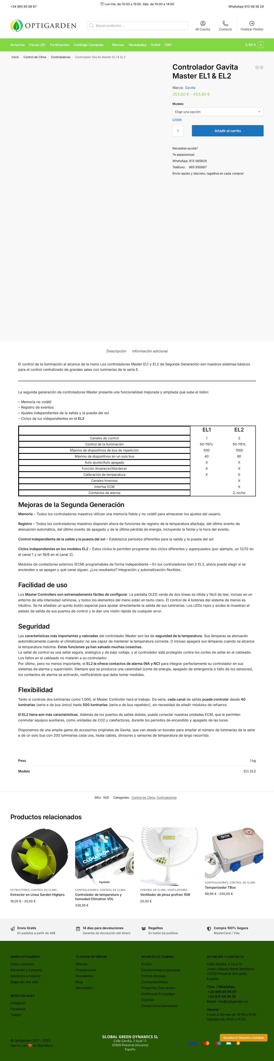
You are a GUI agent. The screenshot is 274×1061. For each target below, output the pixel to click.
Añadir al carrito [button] (169, 910)
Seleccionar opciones (39, 910)
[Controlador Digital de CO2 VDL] (257, 67)
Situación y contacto (26, 970)
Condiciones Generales (159, 1006)
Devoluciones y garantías (160, 970)
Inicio (15, 57)
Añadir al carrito (228, 131)
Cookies (147, 1000)
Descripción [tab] (116, 351)
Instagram (18, 1003)
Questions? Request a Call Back (243, 1037)
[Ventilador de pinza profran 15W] (169, 856)
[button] (254, 44)
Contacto (225, 29)
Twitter (15, 1015)
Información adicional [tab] (150, 351)
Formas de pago (153, 976)
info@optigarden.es (232, 1001)
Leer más (104, 914)
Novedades (84, 976)
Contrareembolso (154, 982)
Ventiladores (177, 889)
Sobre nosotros (22, 964)
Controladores (60, 57)
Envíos (146, 964)
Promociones (86, 970)
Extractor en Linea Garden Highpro (37, 895)
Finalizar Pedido (252, 29)
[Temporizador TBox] (234, 852)
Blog (79, 982)
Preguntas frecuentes (158, 988)
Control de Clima (34, 57)
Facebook (18, 1009)
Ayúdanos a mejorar (25, 976)
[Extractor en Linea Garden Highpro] (39, 856)
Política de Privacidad (158, 994)
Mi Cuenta (203, 29)
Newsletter (84, 988)
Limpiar (177, 119)
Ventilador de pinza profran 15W (165, 895)
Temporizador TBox (220, 887)
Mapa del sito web (24, 982)
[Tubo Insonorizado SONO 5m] (261, 67)
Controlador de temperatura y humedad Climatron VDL (98, 897)
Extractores (20, 889)
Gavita (190, 87)
